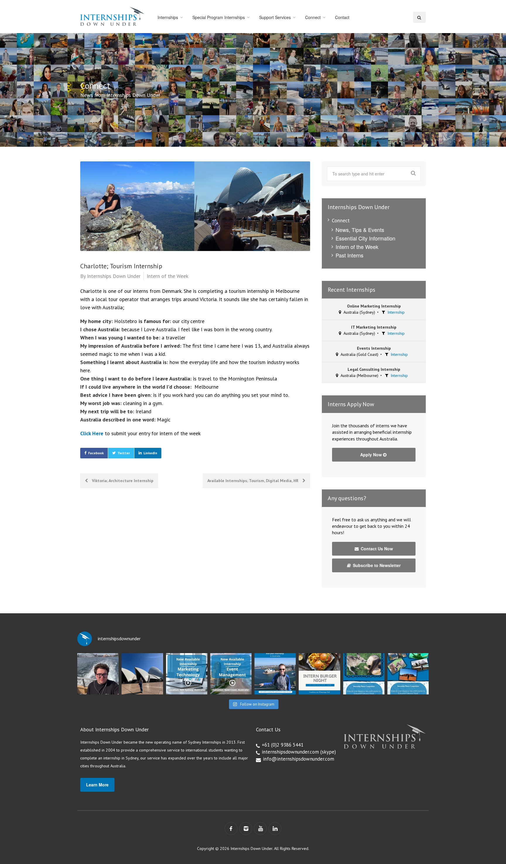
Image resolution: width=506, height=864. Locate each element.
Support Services (275, 17)
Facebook (96, 453)
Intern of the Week (167, 276)
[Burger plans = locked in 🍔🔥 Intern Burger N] (319, 673)
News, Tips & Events (360, 229)
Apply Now (371, 454)
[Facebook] (231, 828)
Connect (313, 17)
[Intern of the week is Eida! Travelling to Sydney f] (142, 673)
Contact (342, 17)
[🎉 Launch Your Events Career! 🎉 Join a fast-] (231, 673)
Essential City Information (365, 238)
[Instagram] (245, 828)
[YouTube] (260, 828)
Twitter (123, 453)
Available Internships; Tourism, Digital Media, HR (253, 480)
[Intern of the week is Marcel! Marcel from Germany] (98, 673)
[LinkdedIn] (275, 828)
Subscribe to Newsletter (376, 565)
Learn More (97, 785)
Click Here (91, 433)
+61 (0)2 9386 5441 (282, 745)
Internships (168, 17)
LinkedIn (150, 453)
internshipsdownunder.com (290, 752)
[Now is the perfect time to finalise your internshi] (275, 673)
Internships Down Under (114, 276)
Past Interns (349, 255)
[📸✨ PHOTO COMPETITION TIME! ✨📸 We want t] (408, 673)
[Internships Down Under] (112, 16)
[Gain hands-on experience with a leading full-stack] (186, 673)
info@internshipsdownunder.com (298, 759)
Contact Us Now (376, 548)
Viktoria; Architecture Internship (122, 480)
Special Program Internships (218, 17)
